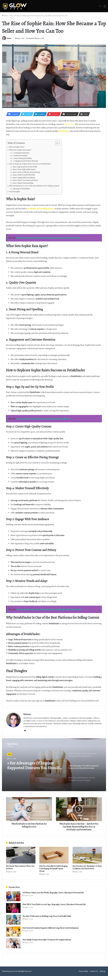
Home (6, 15)
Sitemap (102, 971)
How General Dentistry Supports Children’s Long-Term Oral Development (51, 928)
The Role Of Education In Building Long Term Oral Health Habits (47, 916)
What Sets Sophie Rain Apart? (20, 150)
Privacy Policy (83, 971)
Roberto (9, 38)
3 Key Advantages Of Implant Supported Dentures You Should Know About (33, 765)
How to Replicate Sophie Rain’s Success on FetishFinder (30, 164)
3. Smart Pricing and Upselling (22, 158)
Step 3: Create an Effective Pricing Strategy (26, 172)
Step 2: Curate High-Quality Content (24, 169)
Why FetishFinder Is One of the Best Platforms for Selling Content (34, 185)
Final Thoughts (14, 191)
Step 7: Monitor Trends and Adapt (23, 183)
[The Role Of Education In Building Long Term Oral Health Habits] (13, 920)
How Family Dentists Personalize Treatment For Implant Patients (47, 939)
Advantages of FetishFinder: (21, 189)
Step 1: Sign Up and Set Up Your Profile (25, 167)
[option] (54, 764)
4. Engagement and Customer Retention (25, 161)
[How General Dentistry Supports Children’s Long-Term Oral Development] (13, 931)
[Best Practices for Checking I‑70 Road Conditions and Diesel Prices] (87, 855)
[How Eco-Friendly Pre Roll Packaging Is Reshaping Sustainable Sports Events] (54, 855)
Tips (11, 15)
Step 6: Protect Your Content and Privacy (25, 180)
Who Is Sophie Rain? (16, 147)
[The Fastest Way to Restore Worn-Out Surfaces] (20, 855)
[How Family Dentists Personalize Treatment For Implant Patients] (13, 943)
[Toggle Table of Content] (56, 143)
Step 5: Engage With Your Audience (24, 178)
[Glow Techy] (14, 6)
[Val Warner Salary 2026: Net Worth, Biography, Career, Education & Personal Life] (13, 896)
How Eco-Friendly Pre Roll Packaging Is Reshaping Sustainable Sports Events (53, 868)
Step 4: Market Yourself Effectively (24, 175)
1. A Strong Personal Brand (21, 153)
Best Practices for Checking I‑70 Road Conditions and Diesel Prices (87, 867)
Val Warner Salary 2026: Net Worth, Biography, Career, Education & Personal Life (53, 892)
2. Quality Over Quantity (20, 155)
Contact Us (94, 971)
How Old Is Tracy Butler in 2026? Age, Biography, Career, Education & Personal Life (54, 904)
